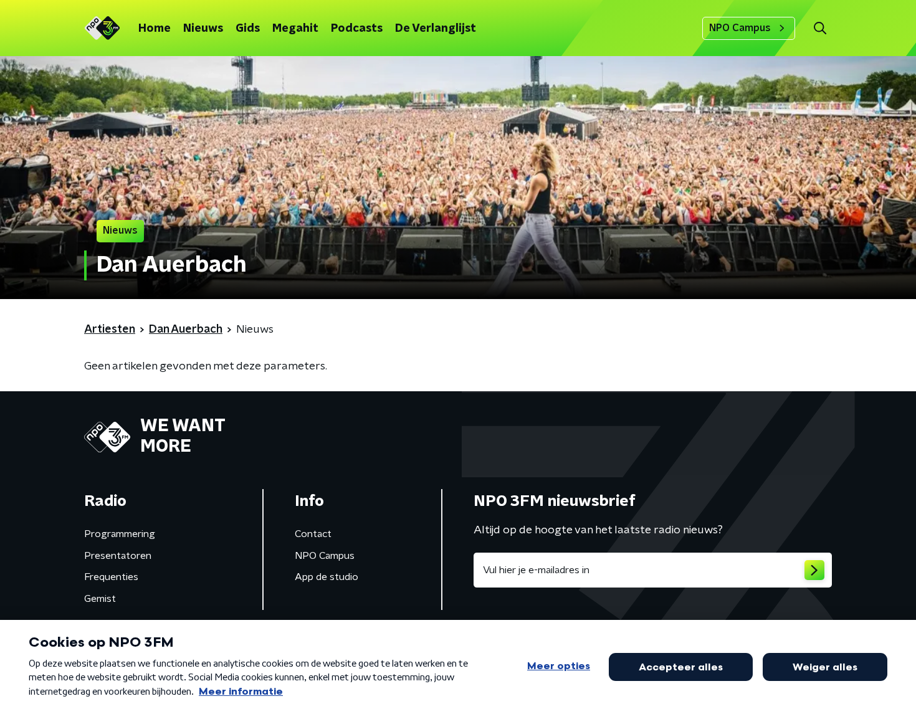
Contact (313, 534)
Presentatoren (117, 556)
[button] (820, 28)
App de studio (326, 577)
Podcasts (357, 28)
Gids (248, 28)
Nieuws (203, 28)
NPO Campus (740, 28)
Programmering (119, 534)
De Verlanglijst (435, 28)
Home (154, 28)
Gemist (100, 599)
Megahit (295, 28)
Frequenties (111, 577)
